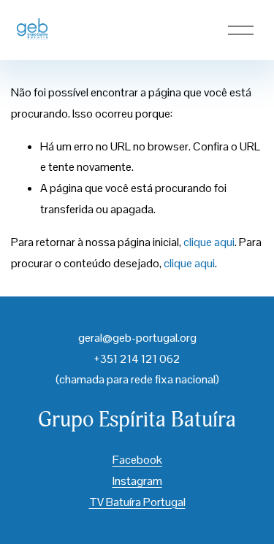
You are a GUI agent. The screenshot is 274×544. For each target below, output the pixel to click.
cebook (143, 459)
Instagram (137, 481)
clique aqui (209, 242)
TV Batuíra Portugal (137, 502)
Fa (119, 459)
